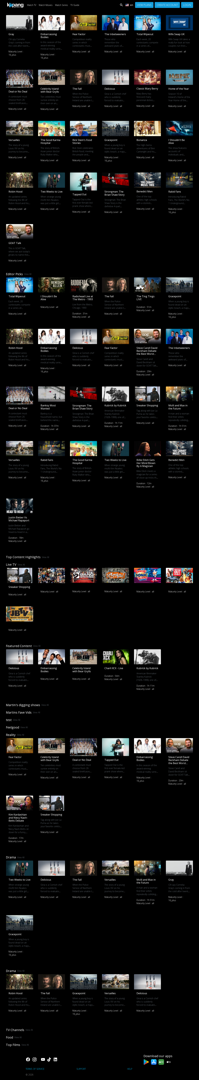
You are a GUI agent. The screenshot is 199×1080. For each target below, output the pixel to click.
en (131, 5)
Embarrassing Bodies (49, 35)
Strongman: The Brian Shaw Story (114, 193)
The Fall (77, 88)
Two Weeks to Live (51, 191)
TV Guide (74, 5)
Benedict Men (145, 191)
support (81, 1068)
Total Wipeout (145, 34)
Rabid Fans (174, 191)
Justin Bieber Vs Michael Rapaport (19, 519)
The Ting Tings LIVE (146, 298)
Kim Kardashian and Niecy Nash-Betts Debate (18, 817)
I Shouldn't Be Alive (176, 141)
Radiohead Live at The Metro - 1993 (82, 298)
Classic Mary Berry (147, 88)
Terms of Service (35, 1068)
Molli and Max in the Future (177, 407)
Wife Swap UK (176, 34)
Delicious (109, 88)
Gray (11, 34)
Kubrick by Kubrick (115, 405)
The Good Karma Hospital (50, 141)
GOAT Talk (15, 243)
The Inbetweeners (115, 34)
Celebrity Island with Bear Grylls (50, 90)
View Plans (144, 5)
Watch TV (31, 5)
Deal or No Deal (18, 91)
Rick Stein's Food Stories (82, 141)
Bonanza (142, 140)
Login (187, 5)
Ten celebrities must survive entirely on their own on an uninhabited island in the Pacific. (51, 103)
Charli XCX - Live (113, 668)
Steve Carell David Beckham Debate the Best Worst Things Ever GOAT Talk (147, 354)
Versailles (14, 140)
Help (129, 1068)
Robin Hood (15, 191)
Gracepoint (110, 140)
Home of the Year (178, 88)
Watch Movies (46, 5)
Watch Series (61, 5)
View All (27, 274)
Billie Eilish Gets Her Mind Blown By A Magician (146, 463)
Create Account (167, 5)
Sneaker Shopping (147, 405)
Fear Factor (79, 34)
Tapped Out (79, 194)
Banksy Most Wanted (48, 407)
